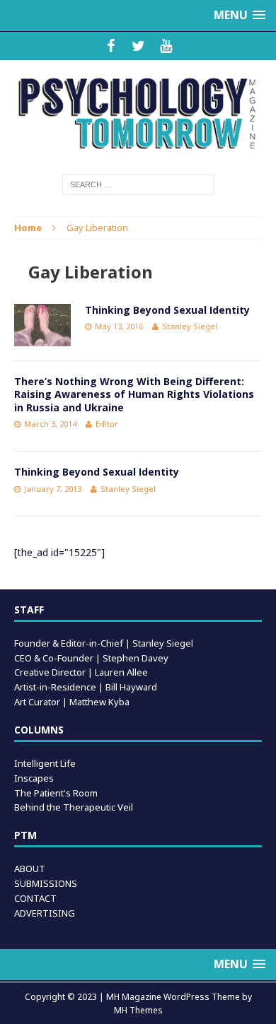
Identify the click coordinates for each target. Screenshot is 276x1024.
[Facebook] (110, 46)
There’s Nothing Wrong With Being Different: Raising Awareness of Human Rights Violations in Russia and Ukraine (134, 394)
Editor (107, 423)
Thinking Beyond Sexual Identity (167, 310)
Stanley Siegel (189, 326)
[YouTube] (166, 46)
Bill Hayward (131, 687)
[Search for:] (138, 184)
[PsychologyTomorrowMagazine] (138, 113)
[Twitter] (138, 46)
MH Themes (138, 1010)
